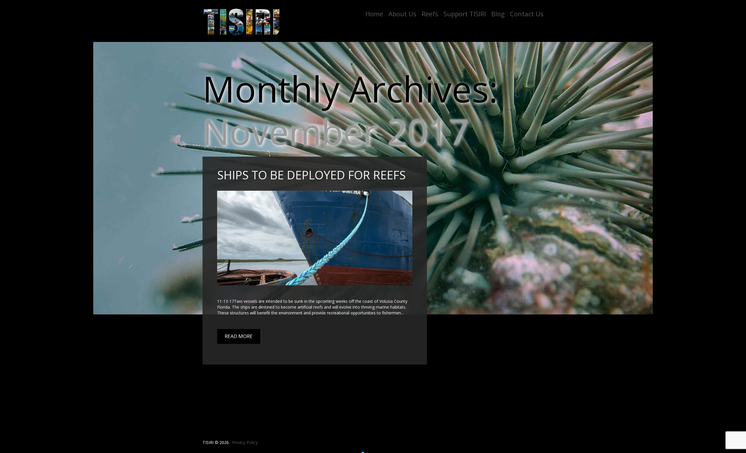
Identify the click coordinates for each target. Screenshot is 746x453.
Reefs (430, 13)
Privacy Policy (245, 442)
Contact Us (526, 13)
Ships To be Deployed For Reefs (311, 175)
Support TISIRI (465, 13)
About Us (402, 13)
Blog (498, 13)
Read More (239, 336)
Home (374, 13)
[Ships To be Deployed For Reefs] (314, 238)
